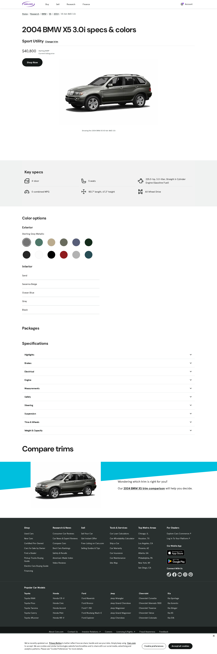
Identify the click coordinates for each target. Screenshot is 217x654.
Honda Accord (59, 608)
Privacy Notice (55, 643)
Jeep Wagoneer (117, 608)
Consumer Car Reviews (63, 533)
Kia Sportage (173, 598)
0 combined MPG (40, 191)
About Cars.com (56, 631)
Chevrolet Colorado (148, 617)
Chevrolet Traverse (147, 608)
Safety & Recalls (60, 553)
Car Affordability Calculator (122, 538)
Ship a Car (114, 543)
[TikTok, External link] (169, 574)
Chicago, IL (143, 533)
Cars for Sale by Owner (34, 548)
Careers (108, 631)
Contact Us (73, 631)
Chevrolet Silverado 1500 (150, 603)
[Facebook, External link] (174, 574)
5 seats (92, 180)
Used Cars (29, 533)
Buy (47, 4)
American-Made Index (63, 558)
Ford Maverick (88, 598)
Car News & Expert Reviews (65, 538)
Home (25, 14)
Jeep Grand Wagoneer (120, 613)
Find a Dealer (30, 553)
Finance (86, 4)
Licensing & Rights (124, 631)
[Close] (214, 636)
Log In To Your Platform (177, 538)
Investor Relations (90, 631)
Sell (57, 4)
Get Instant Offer (89, 538)
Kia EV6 (171, 617)
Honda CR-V (58, 598)
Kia (169, 593)
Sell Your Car (87, 533)
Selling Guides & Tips (90, 548)
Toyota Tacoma (31, 608)
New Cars (28, 538)
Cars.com (131, 643)
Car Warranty (116, 548)
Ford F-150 (87, 608)
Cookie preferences (154, 646)
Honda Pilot (58, 613)
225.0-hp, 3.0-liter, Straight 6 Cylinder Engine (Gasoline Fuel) (166, 181)
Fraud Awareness (147, 631)
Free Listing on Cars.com (92, 543)
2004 (56, 14)
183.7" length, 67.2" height (101, 191)
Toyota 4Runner (31, 617)
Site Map (114, 563)
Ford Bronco (87, 603)
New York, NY (144, 563)
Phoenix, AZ (143, 548)
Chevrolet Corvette (148, 598)
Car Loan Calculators (119, 533)
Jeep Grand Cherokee (120, 603)
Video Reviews (59, 563)
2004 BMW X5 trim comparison (144, 488)
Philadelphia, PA (145, 558)
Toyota (27, 593)
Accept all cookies (180, 646)
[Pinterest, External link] (191, 574)
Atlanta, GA (143, 553)
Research (71, 4)
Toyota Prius (29, 603)
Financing (28, 570)
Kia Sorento (173, 603)
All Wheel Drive (153, 191)
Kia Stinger (172, 608)
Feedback (163, 631)
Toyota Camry (30, 613)
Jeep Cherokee (117, 617)
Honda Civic (58, 603)
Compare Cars (59, 543)
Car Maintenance (117, 558)
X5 (50, 14)
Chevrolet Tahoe (146, 613)
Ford (84, 593)
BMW (44, 14)
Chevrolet (143, 593)
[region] (108, 643)
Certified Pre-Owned (33, 543)
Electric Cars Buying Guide (36, 566)
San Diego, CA (144, 567)
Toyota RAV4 (29, 598)
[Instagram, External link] (185, 574)
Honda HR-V (58, 617)
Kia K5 (170, 613)
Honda (56, 593)
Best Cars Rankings (61, 548)
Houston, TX (143, 538)
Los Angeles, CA (145, 543)
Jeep (112, 593)
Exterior (27, 227)
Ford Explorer (88, 617)
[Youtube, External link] (180, 574)
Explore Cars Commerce (178, 533)
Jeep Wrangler (117, 598)
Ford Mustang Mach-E (92, 613)
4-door (35, 180)
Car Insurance (116, 553)
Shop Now (32, 62)
